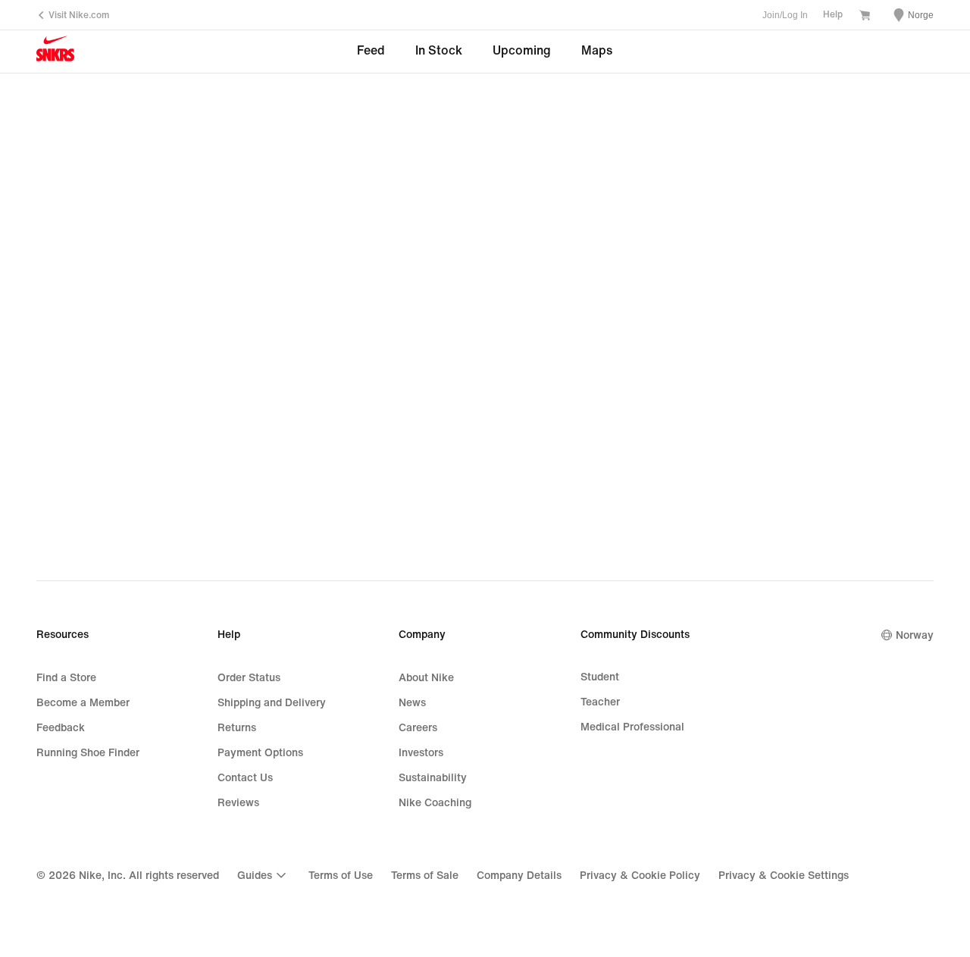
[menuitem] (263, 875)
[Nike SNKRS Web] (55, 52)
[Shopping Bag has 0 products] (865, 16)
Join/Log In (785, 15)
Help (833, 15)
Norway (915, 635)
